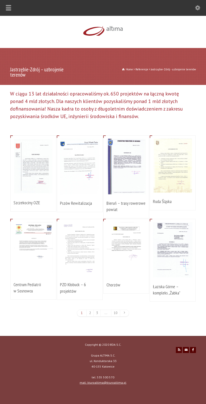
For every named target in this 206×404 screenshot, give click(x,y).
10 (115, 313)
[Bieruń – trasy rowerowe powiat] (126, 188)
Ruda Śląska (162, 201)
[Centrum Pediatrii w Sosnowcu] (33, 270)
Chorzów (113, 285)
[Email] (186, 350)
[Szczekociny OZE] (33, 188)
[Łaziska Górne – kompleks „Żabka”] (173, 272)
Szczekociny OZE (27, 203)
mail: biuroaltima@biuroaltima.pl (103, 382)
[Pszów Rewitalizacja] (80, 188)
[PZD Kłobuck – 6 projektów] (80, 270)
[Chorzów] (126, 270)
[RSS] (179, 350)
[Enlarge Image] (33, 144)
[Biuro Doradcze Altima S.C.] (103, 37)
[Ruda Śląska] (173, 187)
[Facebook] (193, 350)
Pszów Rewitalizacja (76, 203)
